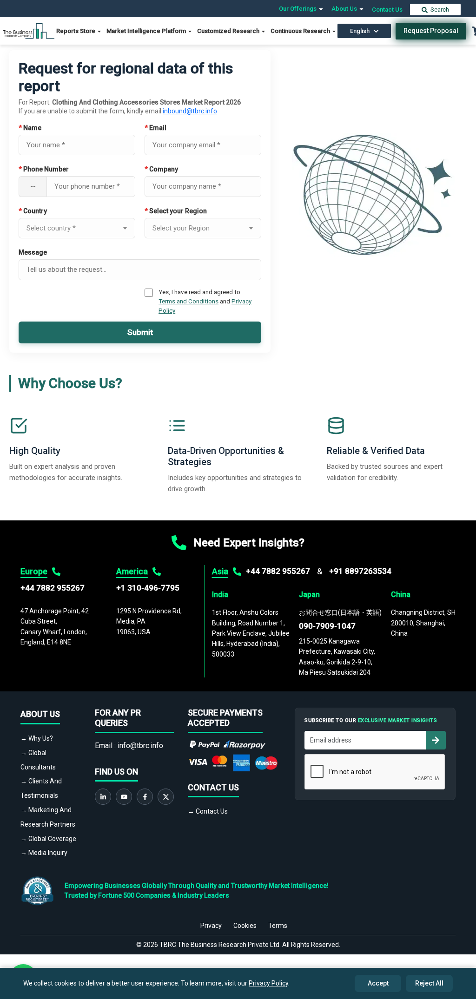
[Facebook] (145, 797)
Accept (378, 983)
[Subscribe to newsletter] (435, 740)
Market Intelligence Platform (146, 30)
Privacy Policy (268, 983)
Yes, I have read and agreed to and (205, 301)
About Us (344, 8)
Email (155, 127)
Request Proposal (430, 30)
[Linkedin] (103, 797)
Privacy (211, 925)
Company (161, 169)
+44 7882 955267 (52, 587)
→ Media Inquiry (43, 852)
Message (33, 252)
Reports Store (76, 30)
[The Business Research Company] (28, 30)
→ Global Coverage (48, 838)
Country (33, 211)
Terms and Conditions (188, 301)
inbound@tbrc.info (190, 111)
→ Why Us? (36, 738)
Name (30, 127)
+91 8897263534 (360, 571)
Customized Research (229, 30)
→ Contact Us (208, 811)
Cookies (245, 925)
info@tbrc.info (140, 745)
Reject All (429, 983)
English (360, 30)
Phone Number (44, 169)
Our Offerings (298, 8)
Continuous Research (301, 30)
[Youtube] (124, 797)
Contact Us (387, 9)
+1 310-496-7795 (147, 587)
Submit (140, 332)
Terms (277, 925)
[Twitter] (166, 797)
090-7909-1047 (327, 626)
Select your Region (176, 211)
